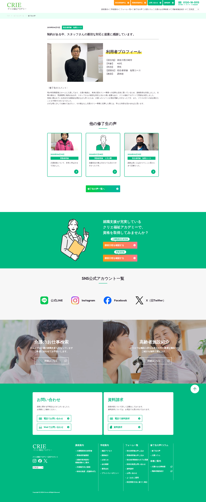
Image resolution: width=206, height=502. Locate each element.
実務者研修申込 (137, 3)
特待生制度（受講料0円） (87, 471)
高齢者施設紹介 (178, 9)
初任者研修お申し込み (135, 451)
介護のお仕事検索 (161, 9)
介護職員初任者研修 (84, 451)
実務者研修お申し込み (135, 455)
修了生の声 (138, 9)
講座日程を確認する (114, 245)
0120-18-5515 (191, 2)
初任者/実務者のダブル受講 (137, 460)
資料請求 (167, 3)
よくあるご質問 (133, 478)
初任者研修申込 (120, 3)
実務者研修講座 (83, 455)
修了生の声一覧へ (96, 188)
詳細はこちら (51, 360)
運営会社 (105, 469)
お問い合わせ (153, 3)
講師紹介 (105, 455)
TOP (8, 16)
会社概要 (105, 464)
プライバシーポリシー (110, 473)
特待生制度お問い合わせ (136, 464)
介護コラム (148, 9)
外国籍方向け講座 (83, 467)
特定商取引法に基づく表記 (137, 482)
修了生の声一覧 (19, 16)
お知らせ (105, 460)
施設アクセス (107, 451)
